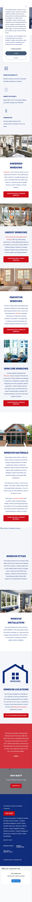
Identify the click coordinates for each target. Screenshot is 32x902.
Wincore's (7, 376)
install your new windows (19, 707)
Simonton (18, 313)
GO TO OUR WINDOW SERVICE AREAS (16, 715)
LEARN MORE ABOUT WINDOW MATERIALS (16, 518)
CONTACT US (16, 786)
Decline (16, 57)
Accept (16, 53)
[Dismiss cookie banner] (26, 6)
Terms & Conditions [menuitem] (20, 846)
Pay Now (9, 813)
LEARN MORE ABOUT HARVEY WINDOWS (16, 259)
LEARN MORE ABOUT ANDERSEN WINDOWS (16, 194)
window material (18, 498)
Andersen (6, 172)
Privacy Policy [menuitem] (8, 845)
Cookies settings (16, 48)
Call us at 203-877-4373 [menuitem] (8, 851)
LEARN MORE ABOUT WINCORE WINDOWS (16, 403)
